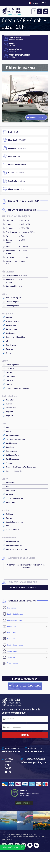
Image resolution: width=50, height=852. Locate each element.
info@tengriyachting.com (34, 762)
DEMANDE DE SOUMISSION (23, 679)
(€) (45, 3)
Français (35, 3)
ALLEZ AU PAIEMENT (24, 803)
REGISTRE (25, 735)
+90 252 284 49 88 (34, 751)
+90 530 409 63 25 (11, 751)
